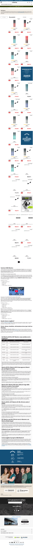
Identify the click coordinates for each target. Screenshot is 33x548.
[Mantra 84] (27, 119)
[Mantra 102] (14, 119)
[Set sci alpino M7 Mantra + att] (25, 23)
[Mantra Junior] (27, 39)
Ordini (2, 529)
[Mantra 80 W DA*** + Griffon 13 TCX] (14, 217)
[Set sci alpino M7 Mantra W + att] (13, 151)
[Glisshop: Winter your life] (14, 2)
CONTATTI (11, 491)
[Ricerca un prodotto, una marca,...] (31, 4)
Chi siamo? (4, 531)
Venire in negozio (25, 521)
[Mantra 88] (14, 39)
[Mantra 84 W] (14, 135)
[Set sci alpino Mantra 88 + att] (13, 55)
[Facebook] (14, 511)
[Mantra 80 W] (27, 234)
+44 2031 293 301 (24, 490)
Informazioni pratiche (7, 532)
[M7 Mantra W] (27, 103)
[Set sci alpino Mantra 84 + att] (13, 87)
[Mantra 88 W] (27, 55)
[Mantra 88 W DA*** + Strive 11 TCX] (27, 217)
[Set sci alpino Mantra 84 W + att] (13, 168)
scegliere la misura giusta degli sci (8, 322)
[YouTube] (18, 511)
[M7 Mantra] (14, 23)
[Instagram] (16, 511)
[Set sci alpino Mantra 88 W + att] (13, 71)
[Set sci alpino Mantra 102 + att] (25, 151)
